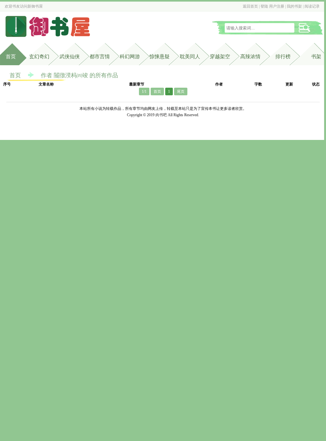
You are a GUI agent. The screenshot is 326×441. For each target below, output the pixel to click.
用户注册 (276, 6)
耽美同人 (190, 56)
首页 (11, 56)
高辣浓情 (250, 56)
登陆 (264, 6)
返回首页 (250, 6)
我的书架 (294, 6)
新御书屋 (35, 6)
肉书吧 (161, 115)
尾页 (181, 91)
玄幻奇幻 (39, 56)
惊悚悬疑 (159, 56)
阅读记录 (312, 6)
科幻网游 (130, 56)
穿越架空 (220, 56)
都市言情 (100, 56)
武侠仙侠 (70, 56)
